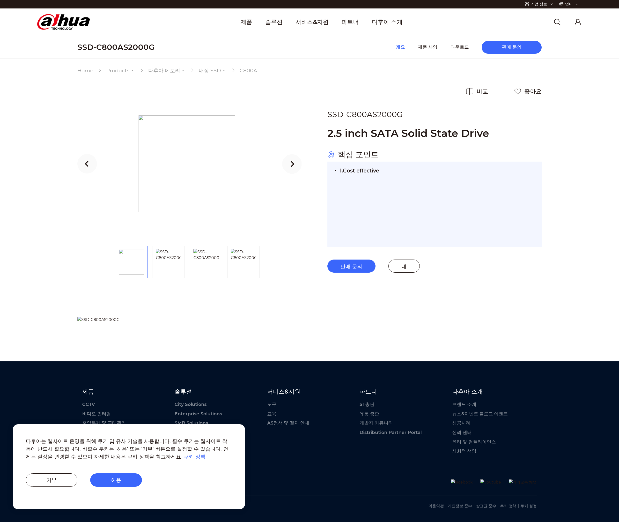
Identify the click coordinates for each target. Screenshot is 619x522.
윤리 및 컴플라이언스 (474, 442)
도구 (271, 404)
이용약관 (436, 506)
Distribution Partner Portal (391, 432)
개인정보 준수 (460, 506)
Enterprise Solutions (198, 414)
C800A (248, 70)
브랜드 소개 (464, 404)
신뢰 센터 (462, 432)
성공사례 (461, 423)
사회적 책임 (464, 451)
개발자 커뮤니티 (376, 423)
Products (117, 70)
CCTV (88, 404)
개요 (400, 47)
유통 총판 (369, 414)
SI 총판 (367, 404)
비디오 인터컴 (96, 414)
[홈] (63, 22)
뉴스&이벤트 (465, 414)
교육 (271, 414)
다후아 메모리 (164, 70)
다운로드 (459, 47)
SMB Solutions (191, 423)
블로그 (486, 414)
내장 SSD (210, 70)
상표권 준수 (486, 506)
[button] (87, 163)
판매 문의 (351, 266)
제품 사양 (427, 47)
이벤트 (501, 414)
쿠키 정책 (508, 506)
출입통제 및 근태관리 (104, 423)
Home (85, 70)
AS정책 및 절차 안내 (288, 423)
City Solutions (191, 404)
